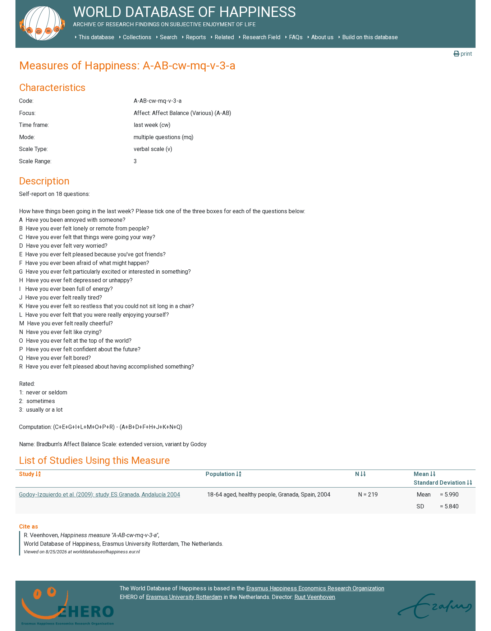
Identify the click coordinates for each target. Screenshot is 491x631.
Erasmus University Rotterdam (184, 597)
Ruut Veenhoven (314, 597)
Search (168, 37)
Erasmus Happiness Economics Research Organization (315, 588)
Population (221, 474)
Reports (196, 37)
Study (27, 474)
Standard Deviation (440, 482)
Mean (422, 474)
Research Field (261, 37)
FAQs (296, 37)
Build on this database (370, 37)
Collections (137, 37)
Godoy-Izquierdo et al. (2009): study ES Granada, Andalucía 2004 (99, 494)
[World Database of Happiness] (44, 24)
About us (322, 37)
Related (224, 37)
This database (96, 37)
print (465, 53)
